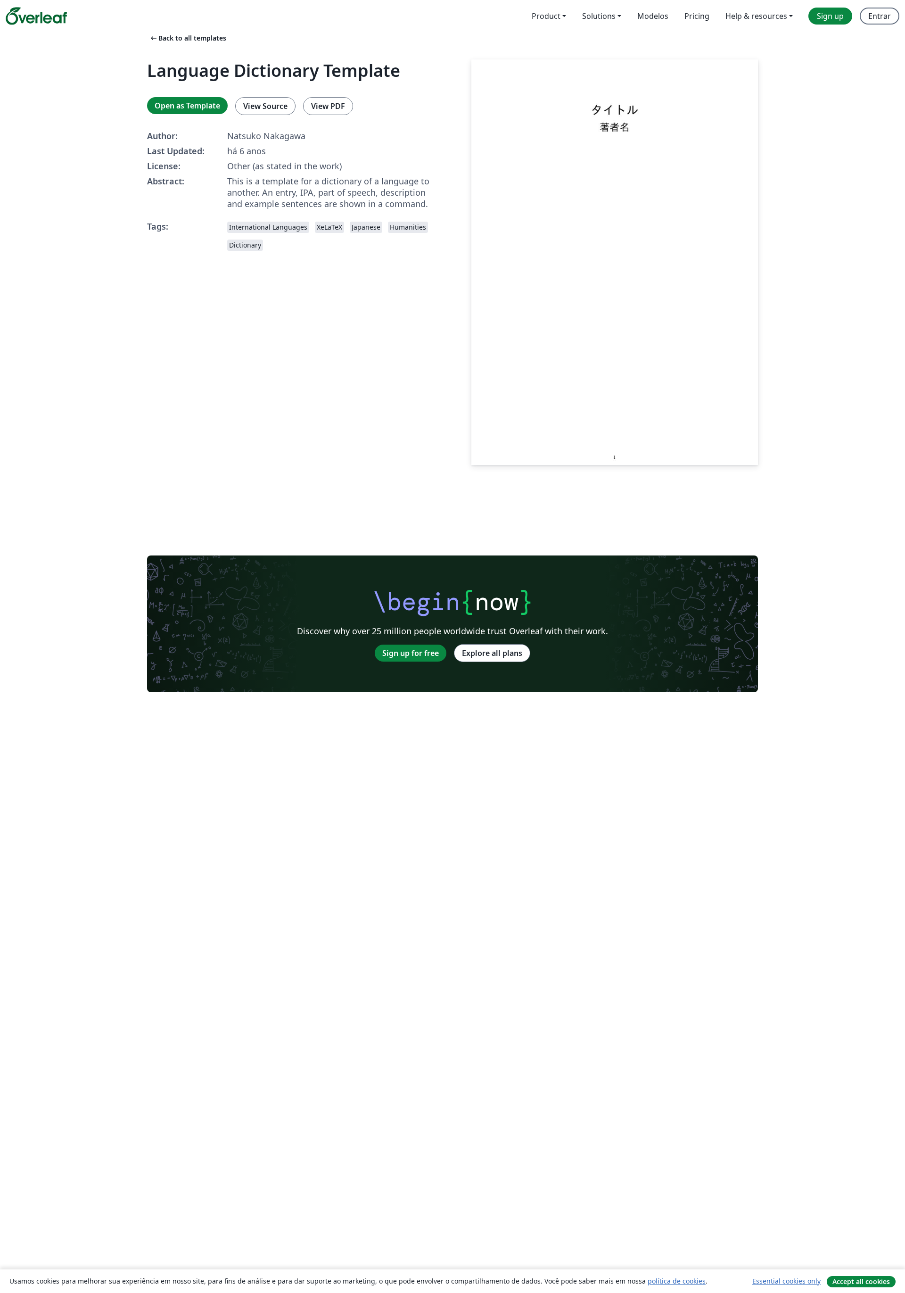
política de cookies (677, 1280)
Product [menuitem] (546, 16)
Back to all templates (187, 37)
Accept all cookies (861, 1281)
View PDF (328, 106)
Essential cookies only (786, 1280)
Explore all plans (492, 653)
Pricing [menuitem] (696, 16)
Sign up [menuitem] (830, 16)
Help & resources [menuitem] (756, 16)
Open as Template (187, 105)
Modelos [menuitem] (652, 16)
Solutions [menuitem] (599, 16)
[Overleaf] (36, 16)
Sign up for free (410, 653)
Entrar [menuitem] (879, 16)
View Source (265, 106)
